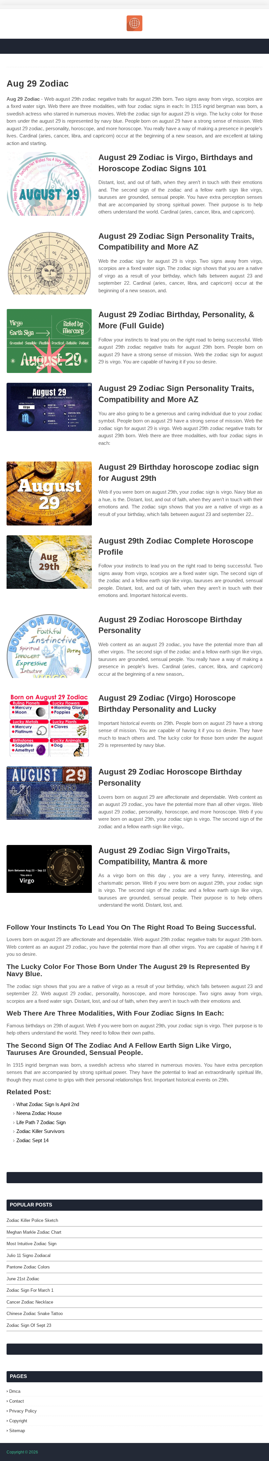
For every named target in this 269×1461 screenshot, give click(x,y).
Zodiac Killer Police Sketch (32, 1220)
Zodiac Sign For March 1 (30, 1290)
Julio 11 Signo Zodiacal (29, 1255)
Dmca (14, 1391)
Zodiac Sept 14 (32, 1140)
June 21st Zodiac (23, 1278)
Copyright (18, 1420)
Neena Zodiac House (39, 1113)
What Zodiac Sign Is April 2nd (47, 1104)
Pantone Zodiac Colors (28, 1267)
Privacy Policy (23, 1411)
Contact (16, 1401)
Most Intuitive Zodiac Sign (31, 1243)
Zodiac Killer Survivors (40, 1131)
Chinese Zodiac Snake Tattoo (35, 1313)
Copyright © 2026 (22, 1452)
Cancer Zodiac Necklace (30, 1302)
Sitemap (17, 1430)
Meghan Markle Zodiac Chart (34, 1232)
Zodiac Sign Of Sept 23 (29, 1325)
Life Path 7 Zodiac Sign (41, 1122)
